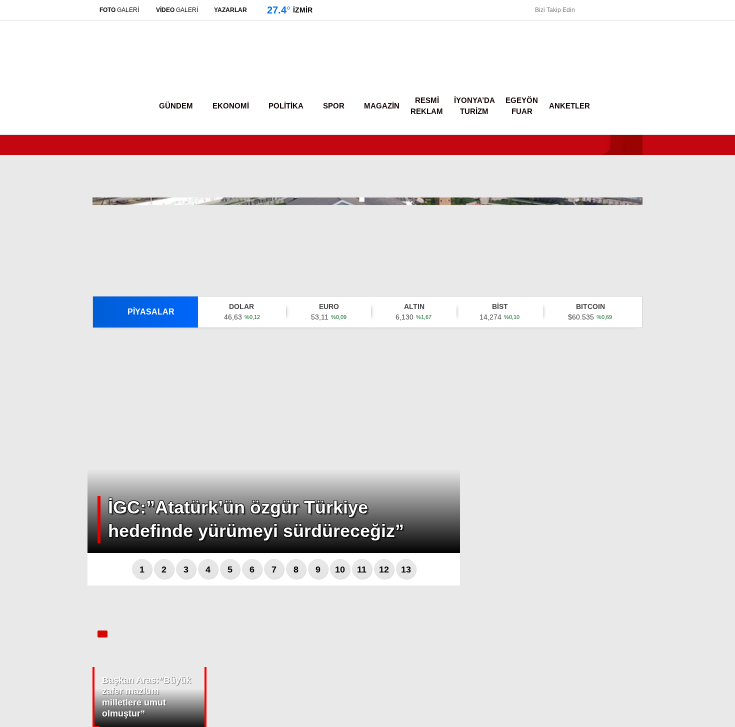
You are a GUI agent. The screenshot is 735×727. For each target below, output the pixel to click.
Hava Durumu (650, 346)
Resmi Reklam (426, 106)
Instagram (675, 573)
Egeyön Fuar (522, 106)
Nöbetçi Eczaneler (659, 326)
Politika (632, 184)
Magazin (634, 244)
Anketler (569, 106)
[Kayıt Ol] (605, 106)
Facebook (675, 517)
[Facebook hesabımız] (585, 10)
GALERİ (119, 10)
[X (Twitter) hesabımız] (673, 545)
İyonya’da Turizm (474, 106)
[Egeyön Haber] (133, 67)
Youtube (676, 601)
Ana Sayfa (644, 56)
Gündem (634, 144)
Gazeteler (643, 388)
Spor (628, 224)
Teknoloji (634, 284)
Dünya (631, 204)
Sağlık (630, 264)
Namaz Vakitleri (652, 368)
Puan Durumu (650, 410)
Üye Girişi (643, 98)
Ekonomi (634, 164)
